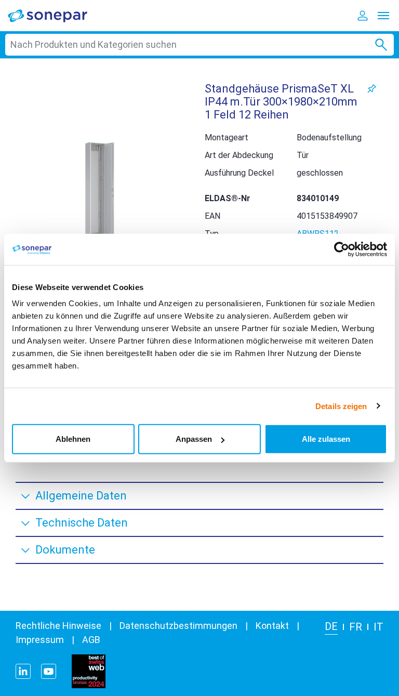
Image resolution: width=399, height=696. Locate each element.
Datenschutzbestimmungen (178, 625)
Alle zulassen (326, 439)
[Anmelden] (362, 15)
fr (355, 627)
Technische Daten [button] (81, 522)
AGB (91, 639)
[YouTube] (48, 671)
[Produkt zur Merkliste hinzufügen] (371, 88)
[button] (100, 196)
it (378, 627)
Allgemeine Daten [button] (81, 495)
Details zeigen (341, 405)
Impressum (40, 639)
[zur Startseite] (54, 15)
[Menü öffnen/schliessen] (383, 15)
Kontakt (272, 625)
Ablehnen (73, 439)
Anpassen (194, 439)
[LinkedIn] (23, 671)
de (331, 626)
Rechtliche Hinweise (58, 625)
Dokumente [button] (65, 549)
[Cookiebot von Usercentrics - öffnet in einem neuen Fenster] (341, 249)
